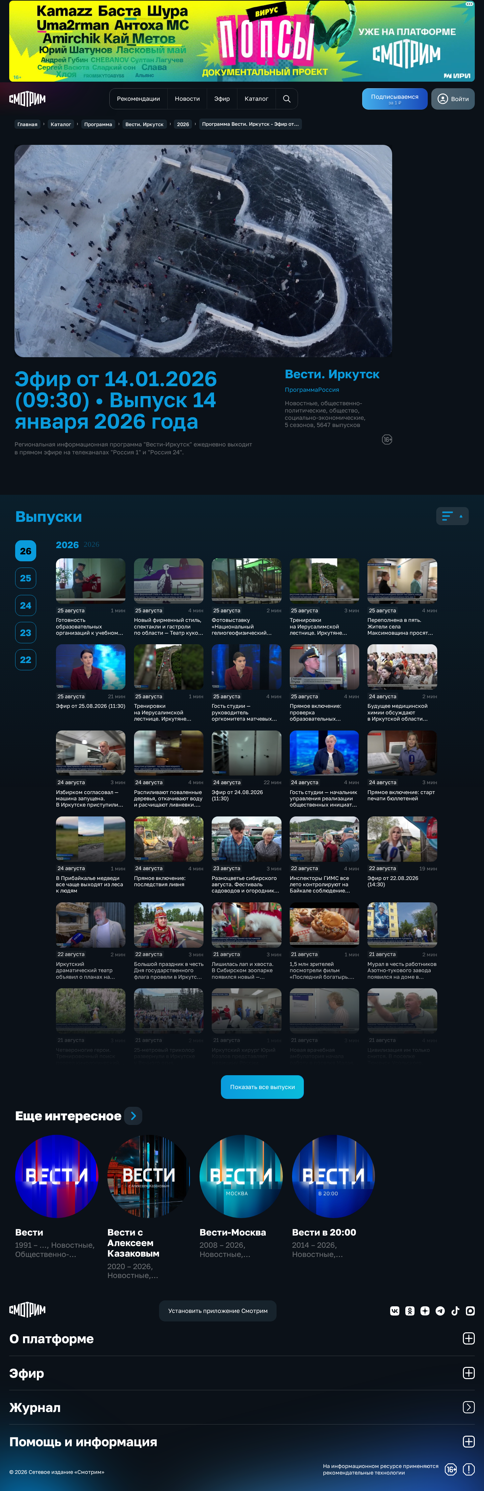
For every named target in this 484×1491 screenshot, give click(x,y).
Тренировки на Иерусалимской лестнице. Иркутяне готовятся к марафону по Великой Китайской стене (320, 636)
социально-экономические (324, 417)
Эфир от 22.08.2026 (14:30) (392, 881)
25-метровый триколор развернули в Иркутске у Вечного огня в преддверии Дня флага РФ (164, 1062)
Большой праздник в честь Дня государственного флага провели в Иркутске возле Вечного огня (168, 973)
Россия (328, 389)
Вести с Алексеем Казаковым (133, 1243)
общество (343, 410)
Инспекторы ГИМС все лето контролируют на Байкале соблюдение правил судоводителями (322, 887)
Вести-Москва (233, 1232)
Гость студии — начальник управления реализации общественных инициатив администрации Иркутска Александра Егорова (324, 805)
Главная (27, 124)
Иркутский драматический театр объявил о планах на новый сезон (84, 973)
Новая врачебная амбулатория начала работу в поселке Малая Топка (321, 1059)
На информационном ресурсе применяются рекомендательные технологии (381, 1469)
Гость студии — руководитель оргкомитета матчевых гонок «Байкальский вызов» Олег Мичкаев (242, 718)
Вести (29, 1232)
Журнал (35, 1407)
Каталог (61, 124)
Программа (98, 124)
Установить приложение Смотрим (218, 1310)
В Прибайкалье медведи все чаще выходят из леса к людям (89, 884)
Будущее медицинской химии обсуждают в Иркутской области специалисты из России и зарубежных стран (398, 718)
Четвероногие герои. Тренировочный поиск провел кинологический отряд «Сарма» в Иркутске (87, 1062)
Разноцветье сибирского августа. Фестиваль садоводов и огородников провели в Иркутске (246, 887)
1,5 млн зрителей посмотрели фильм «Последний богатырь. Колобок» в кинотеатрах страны (322, 977)
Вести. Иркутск (144, 124)
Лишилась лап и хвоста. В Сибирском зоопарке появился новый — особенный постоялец (243, 973)
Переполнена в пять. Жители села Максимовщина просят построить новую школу (398, 629)
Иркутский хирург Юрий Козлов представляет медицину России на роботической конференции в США (244, 1062)
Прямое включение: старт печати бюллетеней (401, 795)
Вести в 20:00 (324, 1232)
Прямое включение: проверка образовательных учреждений (315, 715)
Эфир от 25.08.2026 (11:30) (90, 706)
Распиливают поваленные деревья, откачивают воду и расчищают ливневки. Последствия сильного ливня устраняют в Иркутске (168, 808)
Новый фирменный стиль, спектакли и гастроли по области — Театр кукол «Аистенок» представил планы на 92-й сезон (168, 633)
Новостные (301, 403)
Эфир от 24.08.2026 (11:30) (237, 795)
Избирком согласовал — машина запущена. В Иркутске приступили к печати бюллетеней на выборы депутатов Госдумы (87, 808)
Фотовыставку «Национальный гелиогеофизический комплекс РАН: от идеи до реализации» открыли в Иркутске (244, 636)
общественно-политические (323, 406)
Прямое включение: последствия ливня (160, 881)
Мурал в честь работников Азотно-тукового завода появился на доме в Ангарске (402, 973)
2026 (183, 124)
